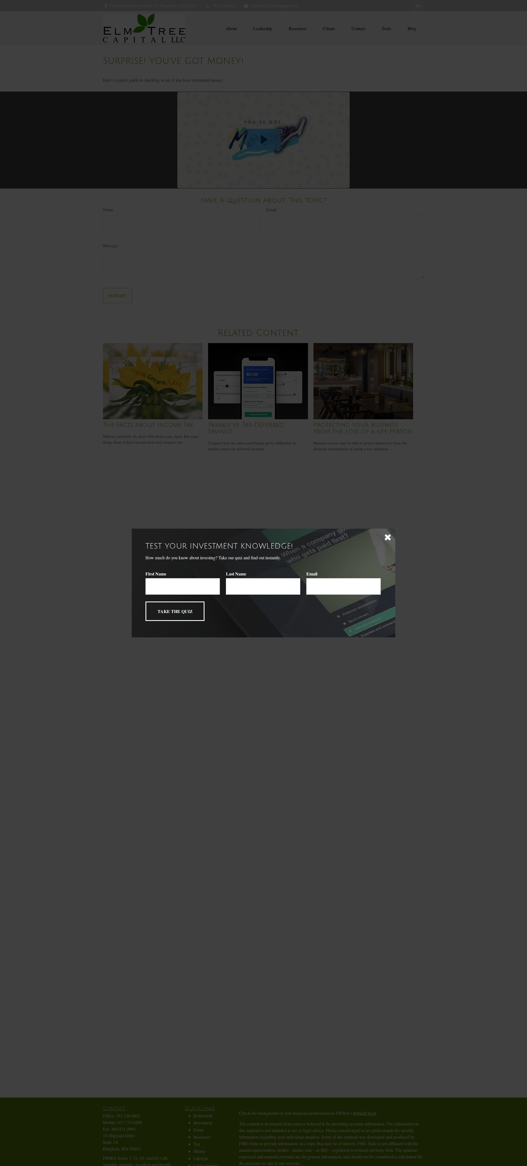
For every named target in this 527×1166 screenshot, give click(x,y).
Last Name (236, 574)
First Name (155, 574)
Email (311, 574)
